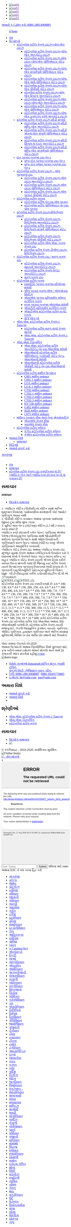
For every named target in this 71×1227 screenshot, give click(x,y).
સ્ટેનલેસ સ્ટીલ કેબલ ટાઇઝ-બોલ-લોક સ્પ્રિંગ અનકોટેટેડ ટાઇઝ (44, 94)
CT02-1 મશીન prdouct (38, 393)
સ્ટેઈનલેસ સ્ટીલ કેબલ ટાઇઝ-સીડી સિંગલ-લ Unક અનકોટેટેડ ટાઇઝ (45, 142)
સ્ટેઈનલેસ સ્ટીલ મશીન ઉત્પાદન (36, 373)
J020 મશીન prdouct (36, 410)
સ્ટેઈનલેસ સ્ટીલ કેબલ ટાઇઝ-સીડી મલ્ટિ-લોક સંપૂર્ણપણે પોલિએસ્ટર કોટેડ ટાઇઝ (45, 151)
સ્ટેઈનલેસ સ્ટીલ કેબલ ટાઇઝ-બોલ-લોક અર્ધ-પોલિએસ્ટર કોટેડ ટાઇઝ (45, 80)
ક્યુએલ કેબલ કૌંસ (36, 424)
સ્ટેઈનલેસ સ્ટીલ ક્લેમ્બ (31, 427)
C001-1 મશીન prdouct (37, 380)
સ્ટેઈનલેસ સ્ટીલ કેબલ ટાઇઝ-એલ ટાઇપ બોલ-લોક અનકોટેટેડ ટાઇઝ (45, 101)
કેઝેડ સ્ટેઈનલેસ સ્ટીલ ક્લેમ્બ (42, 431)
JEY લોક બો (31, 318)
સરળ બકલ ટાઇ (33, 277)
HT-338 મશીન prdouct (38, 403)
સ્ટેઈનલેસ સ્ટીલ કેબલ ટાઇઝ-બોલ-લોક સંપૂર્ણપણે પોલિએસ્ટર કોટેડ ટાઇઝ (45, 72)
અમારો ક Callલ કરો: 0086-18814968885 (26, 24)
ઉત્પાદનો (14, 41)
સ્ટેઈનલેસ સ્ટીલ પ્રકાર (31, 198)
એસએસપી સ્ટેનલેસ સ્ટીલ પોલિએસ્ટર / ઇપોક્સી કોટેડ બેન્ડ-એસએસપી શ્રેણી (44, 356)
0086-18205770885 (52, 674)
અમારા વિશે (16, 438)
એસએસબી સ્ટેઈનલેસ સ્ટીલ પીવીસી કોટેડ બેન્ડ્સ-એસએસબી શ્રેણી (44, 366)
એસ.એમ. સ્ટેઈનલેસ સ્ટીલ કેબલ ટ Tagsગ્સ (36, 716)
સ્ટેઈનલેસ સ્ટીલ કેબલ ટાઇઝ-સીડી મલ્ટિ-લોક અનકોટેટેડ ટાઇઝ (45, 125)
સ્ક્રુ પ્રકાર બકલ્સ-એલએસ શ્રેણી (46, 304)
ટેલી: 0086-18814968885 (24, 674)
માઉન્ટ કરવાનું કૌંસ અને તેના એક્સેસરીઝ (43, 417)
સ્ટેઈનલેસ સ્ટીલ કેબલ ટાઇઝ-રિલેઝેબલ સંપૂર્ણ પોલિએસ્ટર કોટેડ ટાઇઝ (45, 229)
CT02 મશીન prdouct (36, 390)
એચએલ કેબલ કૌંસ (36, 421)
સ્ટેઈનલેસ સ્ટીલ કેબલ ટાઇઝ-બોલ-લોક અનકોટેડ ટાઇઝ (45, 53)
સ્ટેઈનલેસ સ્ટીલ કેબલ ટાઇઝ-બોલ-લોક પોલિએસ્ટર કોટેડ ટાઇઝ (45, 108)
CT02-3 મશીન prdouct (38, 400)
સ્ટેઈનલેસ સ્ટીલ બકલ (30, 280)
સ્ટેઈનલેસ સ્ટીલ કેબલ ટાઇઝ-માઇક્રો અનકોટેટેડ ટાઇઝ (42, 265)
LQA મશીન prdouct (36, 383)
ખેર (11, 37)
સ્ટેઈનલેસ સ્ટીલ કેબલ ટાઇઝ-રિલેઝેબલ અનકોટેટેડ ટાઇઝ (42, 220)
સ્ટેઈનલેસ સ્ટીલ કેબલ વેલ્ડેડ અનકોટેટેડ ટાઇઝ (42, 272)
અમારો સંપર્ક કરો (19, 448)
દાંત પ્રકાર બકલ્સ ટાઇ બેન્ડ (34, 157)
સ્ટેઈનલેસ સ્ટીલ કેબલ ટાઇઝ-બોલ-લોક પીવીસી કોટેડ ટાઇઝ (45, 87)
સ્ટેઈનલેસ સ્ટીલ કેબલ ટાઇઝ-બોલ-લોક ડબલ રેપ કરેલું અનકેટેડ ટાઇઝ (45, 114)
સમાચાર (22, 441)
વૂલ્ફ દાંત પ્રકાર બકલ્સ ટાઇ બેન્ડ (44, 161)
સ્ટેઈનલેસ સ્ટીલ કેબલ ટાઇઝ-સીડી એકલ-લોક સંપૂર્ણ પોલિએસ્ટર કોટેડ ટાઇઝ (45, 133)
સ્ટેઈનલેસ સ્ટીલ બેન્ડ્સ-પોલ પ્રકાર (46, 202)
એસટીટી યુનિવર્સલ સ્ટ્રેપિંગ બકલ (45, 308)
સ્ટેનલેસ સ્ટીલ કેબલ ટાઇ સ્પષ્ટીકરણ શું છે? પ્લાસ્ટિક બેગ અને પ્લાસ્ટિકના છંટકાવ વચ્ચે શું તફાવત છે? (37, 475)
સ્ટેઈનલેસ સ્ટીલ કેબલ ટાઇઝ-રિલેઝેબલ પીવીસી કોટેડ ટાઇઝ (42, 238)
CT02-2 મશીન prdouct (38, 397)
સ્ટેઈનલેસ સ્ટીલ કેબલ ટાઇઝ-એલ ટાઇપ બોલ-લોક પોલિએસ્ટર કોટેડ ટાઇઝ (45, 62)
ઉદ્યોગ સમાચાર (19, 502)
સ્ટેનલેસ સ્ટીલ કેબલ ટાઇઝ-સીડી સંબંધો (41, 119)
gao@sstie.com (47, 677)
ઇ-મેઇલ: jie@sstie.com (22, 677)
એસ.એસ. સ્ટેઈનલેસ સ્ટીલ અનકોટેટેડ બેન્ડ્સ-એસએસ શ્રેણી (45, 347)
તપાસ (41, 653)
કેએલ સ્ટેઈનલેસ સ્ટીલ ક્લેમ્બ (43, 434)
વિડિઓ (13, 445)
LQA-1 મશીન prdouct (37, 386)
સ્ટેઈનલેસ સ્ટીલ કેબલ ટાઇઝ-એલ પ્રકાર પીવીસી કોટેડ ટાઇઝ (45, 193)
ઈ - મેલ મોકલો (10, 756)
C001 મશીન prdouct (36, 376)
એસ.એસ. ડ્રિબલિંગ (29, 342)
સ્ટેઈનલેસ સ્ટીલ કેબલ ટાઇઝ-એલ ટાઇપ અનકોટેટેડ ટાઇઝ (45, 179)
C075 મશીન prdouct (36, 414)
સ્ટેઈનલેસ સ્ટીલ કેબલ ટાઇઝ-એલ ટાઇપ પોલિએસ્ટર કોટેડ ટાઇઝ (45, 186)
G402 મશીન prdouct (36, 407)
